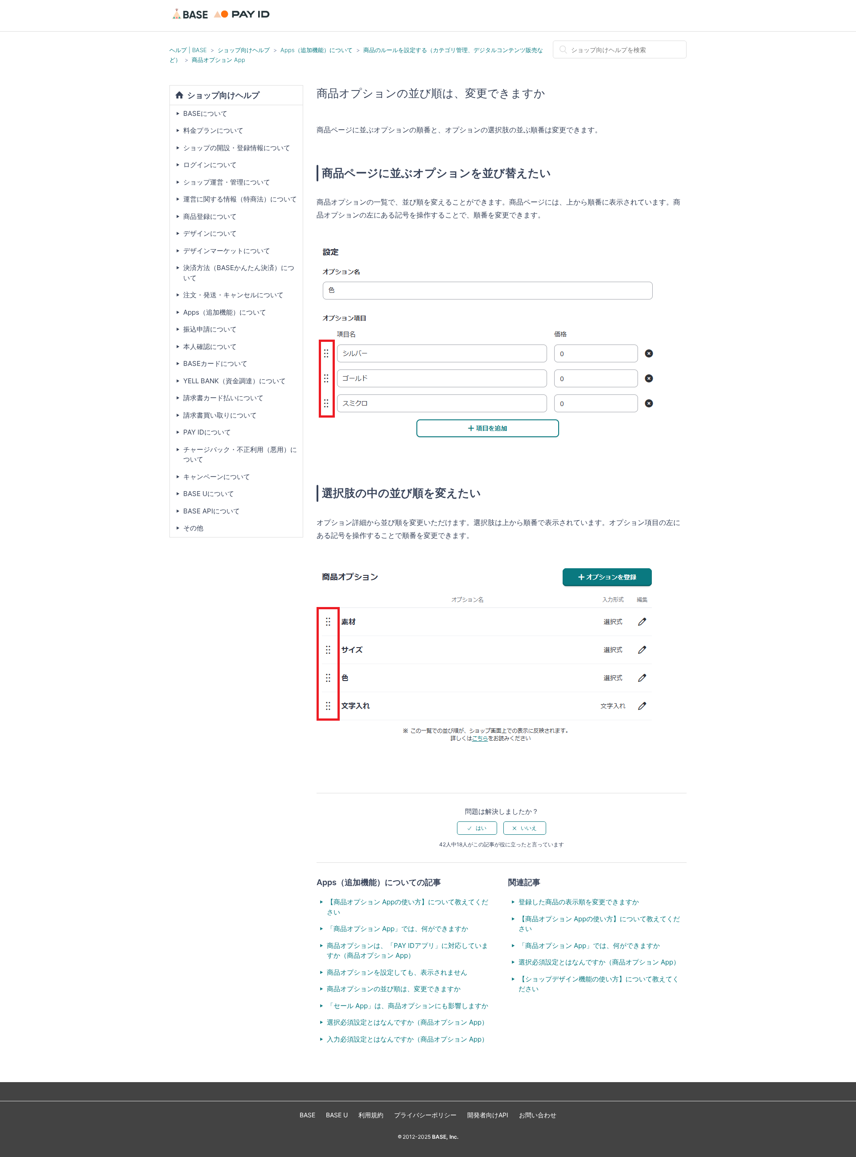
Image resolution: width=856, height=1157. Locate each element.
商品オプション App (218, 59)
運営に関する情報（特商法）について (240, 199)
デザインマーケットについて (226, 250)
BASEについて (205, 113)
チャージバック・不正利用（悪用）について (240, 454)
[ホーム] (222, 20)
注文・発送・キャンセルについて (233, 295)
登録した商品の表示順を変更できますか (579, 902)
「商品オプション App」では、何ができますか (397, 928)
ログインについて (210, 164)
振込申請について (210, 329)
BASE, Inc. (444, 1136)
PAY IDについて (207, 432)
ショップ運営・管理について (226, 182)
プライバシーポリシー (425, 1115)
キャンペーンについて (216, 476)
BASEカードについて (215, 363)
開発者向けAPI (487, 1115)
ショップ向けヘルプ (244, 49)
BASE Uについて (208, 493)
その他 (193, 528)
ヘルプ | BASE (188, 49)
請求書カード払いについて (223, 398)
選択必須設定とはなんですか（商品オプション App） (407, 1022)
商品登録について (210, 216)
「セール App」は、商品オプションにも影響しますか (407, 1005)
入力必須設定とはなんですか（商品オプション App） (407, 1039)
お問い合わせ (537, 1115)
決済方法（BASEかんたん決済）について (238, 272)
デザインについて (210, 233)
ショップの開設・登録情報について (236, 148)
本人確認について (210, 346)
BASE (307, 1115)
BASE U (337, 1115)
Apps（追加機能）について (316, 49)
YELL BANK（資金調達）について (234, 381)
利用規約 (370, 1115)
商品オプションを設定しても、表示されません (397, 972)
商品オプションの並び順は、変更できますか (394, 989)
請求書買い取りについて (220, 415)
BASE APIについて (211, 511)
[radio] (477, 828)
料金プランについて (213, 130)
